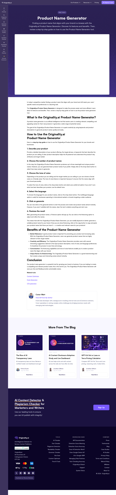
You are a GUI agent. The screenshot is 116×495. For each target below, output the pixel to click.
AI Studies (106, 452)
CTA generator (32, 283)
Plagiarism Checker (27, 404)
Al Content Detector (28, 400)
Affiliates (106, 464)
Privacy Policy (105, 455)
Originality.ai (105, 473)
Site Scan (57, 455)
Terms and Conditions (102, 458)
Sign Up (101, 407)
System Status (80, 470)
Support (82, 467)
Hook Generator (32, 280)
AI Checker (56, 440)
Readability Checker (54, 449)
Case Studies (105, 449)
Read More (29, 374)
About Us (106, 470)
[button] (75, 2)
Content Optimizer (33, 276)
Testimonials (105, 443)
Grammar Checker (54, 452)
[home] (7, 2)
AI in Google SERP (79, 455)
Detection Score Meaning (77, 443)
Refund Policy (105, 461)
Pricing (97, 2)
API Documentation (79, 440)
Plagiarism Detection (53, 446)
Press (107, 440)
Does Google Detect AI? (77, 452)
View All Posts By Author (44, 297)
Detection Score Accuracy (77, 446)
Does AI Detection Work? (77, 449)
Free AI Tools (56, 461)
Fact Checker (56, 443)
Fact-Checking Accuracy (77, 461)
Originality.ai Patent (79, 464)
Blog (108, 446)
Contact (106, 467)
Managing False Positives (77, 458)
